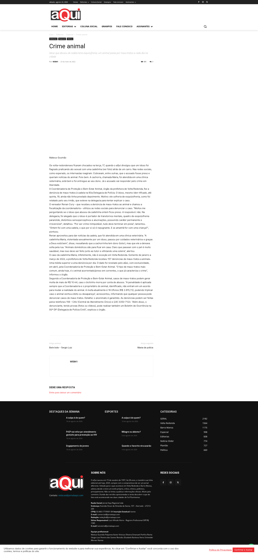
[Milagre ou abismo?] (112, 435)
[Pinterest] (66, 68)
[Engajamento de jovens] (56, 450)
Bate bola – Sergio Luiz (60, 347)
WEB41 (55, 61)
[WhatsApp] (73, 68)
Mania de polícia (145, 347)
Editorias (60, 34)
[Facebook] (199, 2)
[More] (80, 68)
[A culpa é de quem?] (56, 421)
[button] (205, 26)
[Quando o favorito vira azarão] (112, 450)
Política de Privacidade (220, 550)
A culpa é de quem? (75, 418)
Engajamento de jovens (77, 446)
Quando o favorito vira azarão (136, 446)
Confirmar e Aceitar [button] (243, 550)
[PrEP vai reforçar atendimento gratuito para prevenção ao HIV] (56, 435)
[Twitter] (207, 2)
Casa (51, 34)
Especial (69, 34)
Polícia (70, 39)
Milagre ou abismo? (131, 432)
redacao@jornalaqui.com (70, 495)
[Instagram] (203, 2)
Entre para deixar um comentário (65, 392)
